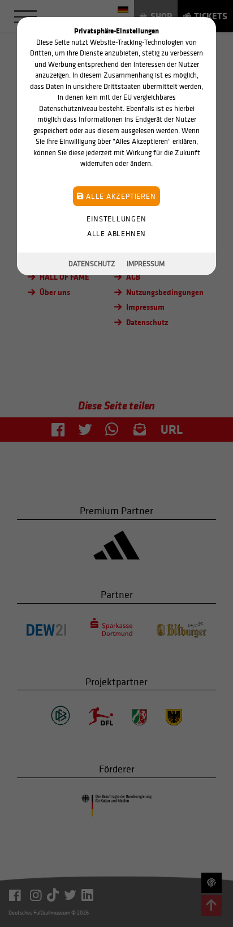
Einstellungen (116, 219)
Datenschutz (91, 263)
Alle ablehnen (116, 233)
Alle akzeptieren (120, 196)
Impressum (146, 263)
